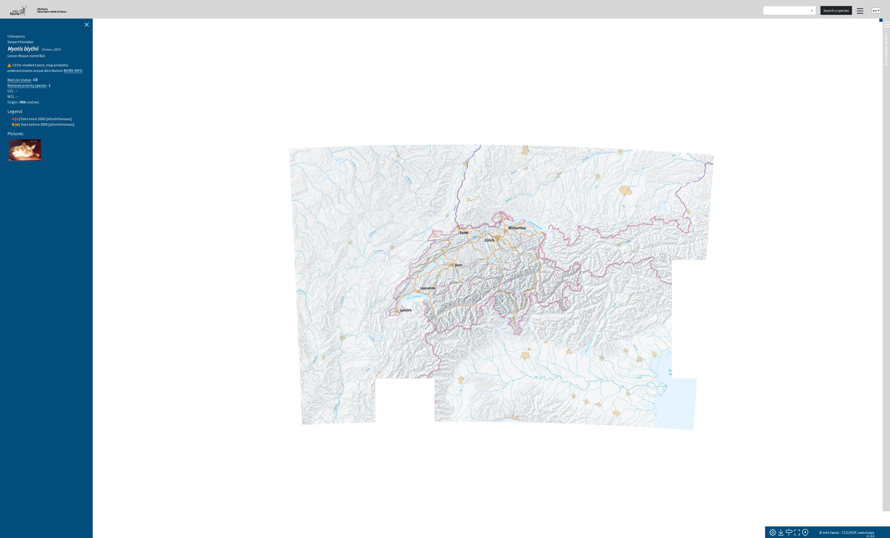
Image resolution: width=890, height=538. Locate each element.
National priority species (27, 85)
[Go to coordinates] (789, 533)
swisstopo (866, 532)
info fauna (831, 532)
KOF (853, 532)
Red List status (19, 79)
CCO (845, 532)
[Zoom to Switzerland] (797, 533)
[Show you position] (805, 533)
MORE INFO (73, 70)
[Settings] (772, 533)
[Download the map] (781, 533)
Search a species (836, 10)
